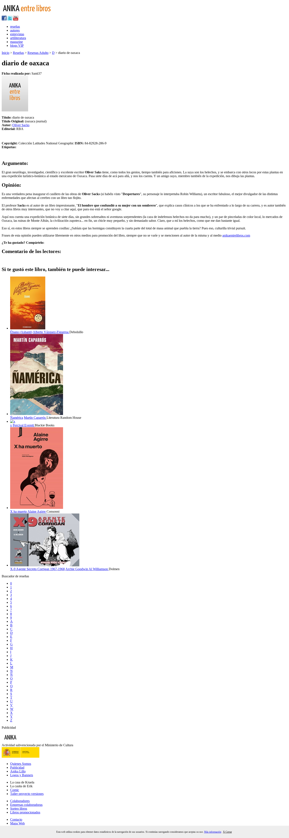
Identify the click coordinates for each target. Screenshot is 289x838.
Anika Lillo (18, 771)
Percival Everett (24, 425)
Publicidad (17, 767)
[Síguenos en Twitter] (9, 19)
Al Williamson (99, 569)
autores (15, 30)
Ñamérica (16, 417)
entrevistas (17, 34)
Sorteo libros (18, 808)
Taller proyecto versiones (27, 794)
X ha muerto (18, 511)
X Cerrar (227, 831)
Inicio (5, 53)
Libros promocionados (25, 812)
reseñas (15, 26)
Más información (212, 831)
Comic (14, 790)
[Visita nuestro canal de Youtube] (15, 19)
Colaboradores (20, 801)
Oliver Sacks (20, 125)
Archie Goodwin (77, 569)
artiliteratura (18, 38)
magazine (16, 42)
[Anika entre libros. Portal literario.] (29, 13)
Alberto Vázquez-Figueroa (51, 332)
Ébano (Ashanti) (21, 332)
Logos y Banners (21, 775)
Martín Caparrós (35, 417)
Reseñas (18, 53)
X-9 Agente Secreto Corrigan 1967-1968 (37, 569)
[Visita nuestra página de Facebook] (4, 19)
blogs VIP (17, 45)
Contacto (16, 819)
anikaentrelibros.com (236, 235)
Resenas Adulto (38, 53)
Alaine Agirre (37, 511)
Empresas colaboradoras (26, 805)
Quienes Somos (20, 763)
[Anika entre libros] (23, 741)
